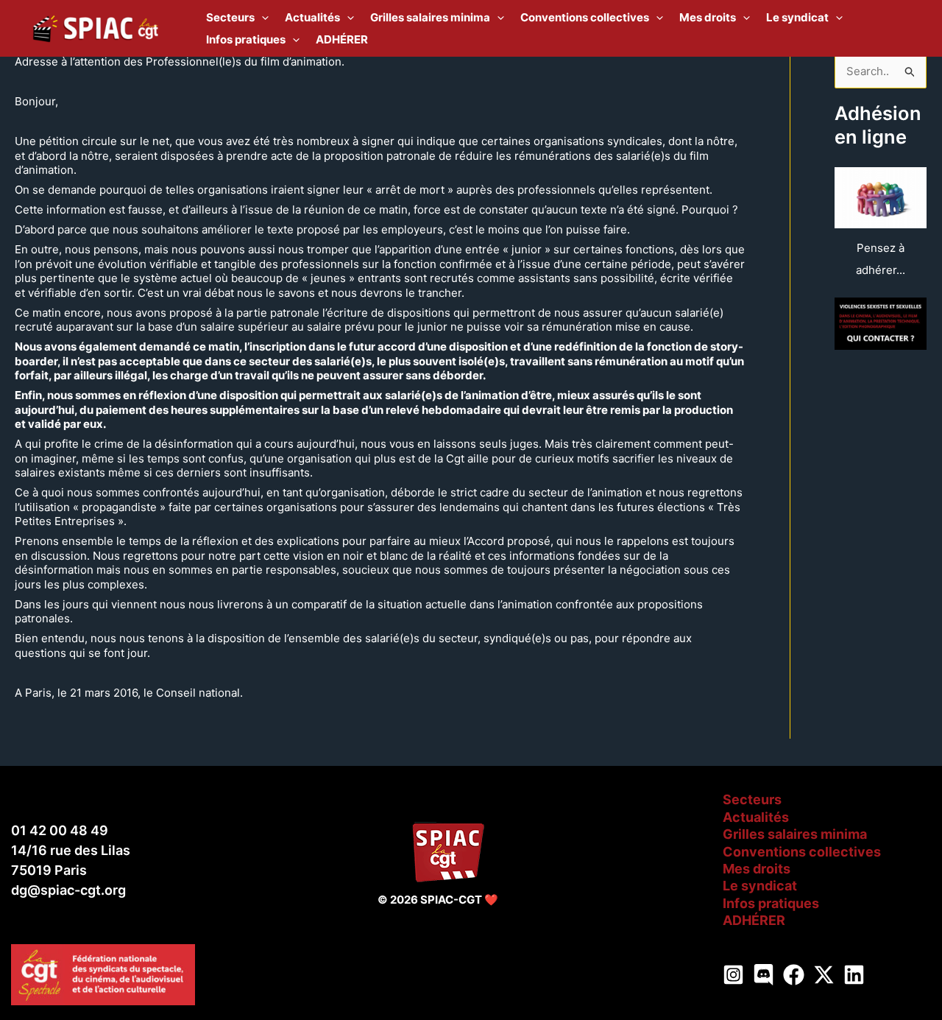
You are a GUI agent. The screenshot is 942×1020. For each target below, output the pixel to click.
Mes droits (756, 868)
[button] (262, 18)
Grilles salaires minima (795, 834)
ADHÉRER (754, 920)
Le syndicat (760, 885)
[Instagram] (733, 974)
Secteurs (752, 799)
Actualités (756, 817)
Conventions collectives (802, 851)
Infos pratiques (771, 903)
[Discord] (763, 974)
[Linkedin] (854, 974)
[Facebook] (793, 974)
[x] (824, 974)
